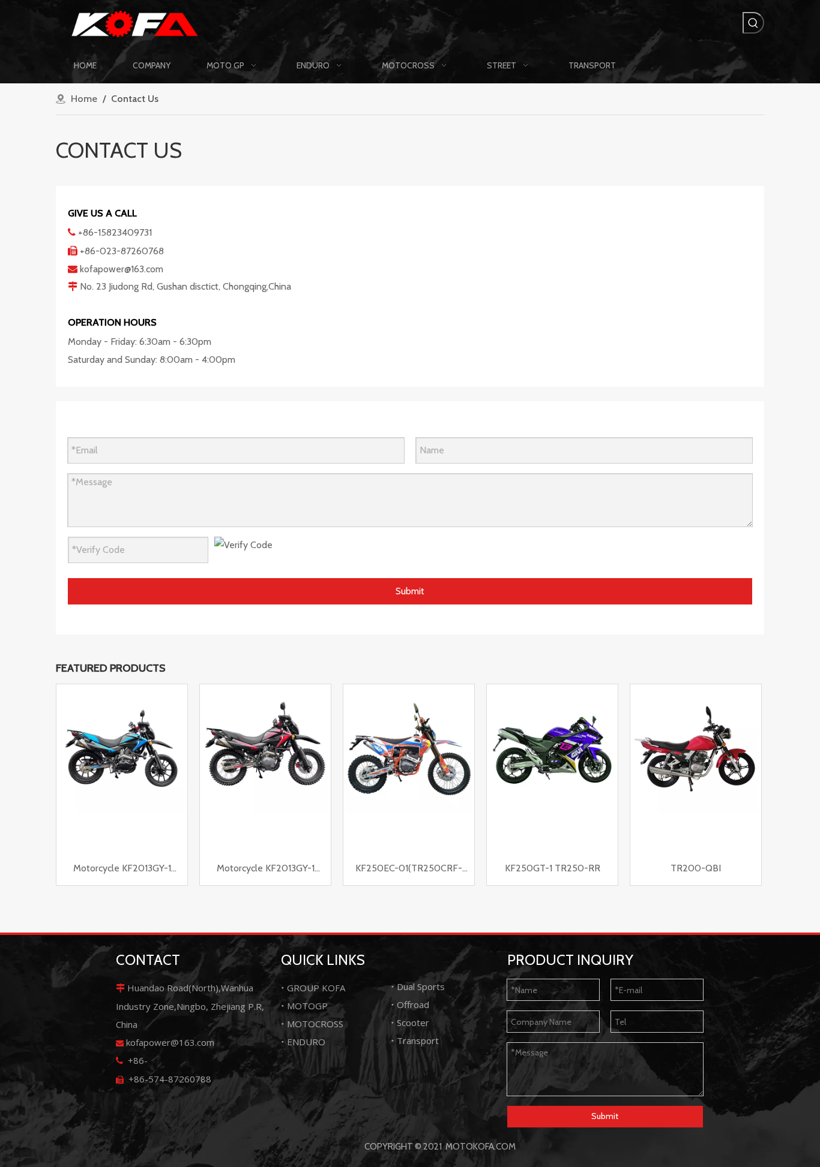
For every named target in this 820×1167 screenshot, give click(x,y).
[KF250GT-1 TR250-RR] (552, 748)
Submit (410, 591)
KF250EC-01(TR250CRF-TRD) (408, 869)
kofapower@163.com (121, 269)
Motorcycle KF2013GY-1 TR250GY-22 (266, 869)
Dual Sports (421, 986)
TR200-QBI (696, 868)
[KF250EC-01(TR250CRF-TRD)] (409, 748)
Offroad (413, 1004)
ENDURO (306, 1042)
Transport (418, 1040)
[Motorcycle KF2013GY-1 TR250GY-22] (265, 748)
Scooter (413, 1022)
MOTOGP (307, 1006)
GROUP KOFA (316, 988)
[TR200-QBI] (696, 748)
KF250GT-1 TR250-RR (552, 868)
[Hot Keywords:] (753, 23)
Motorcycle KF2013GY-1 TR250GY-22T (122, 869)
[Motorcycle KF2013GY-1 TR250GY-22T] (122, 748)
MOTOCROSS (315, 1024)
